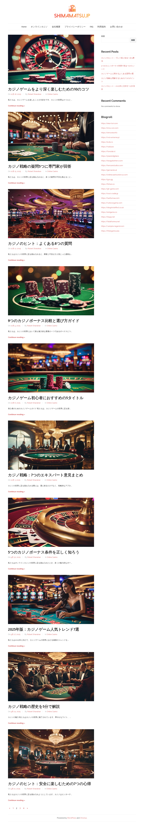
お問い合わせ (116, 26)
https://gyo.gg (107, 179)
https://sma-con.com (109, 128)
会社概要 (56, 26)
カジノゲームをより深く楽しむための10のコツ (48, 89)
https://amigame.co (109, 212)
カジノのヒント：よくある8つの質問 (40, 243)
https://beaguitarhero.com (112, 161)
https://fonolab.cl (108, 151)
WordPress (71, 818)
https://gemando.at (109, 170)
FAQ (91, 26)
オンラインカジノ (39, 26)
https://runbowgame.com (111, 203)
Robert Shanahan (34, 94)
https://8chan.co (108, 184)
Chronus (83, 818)
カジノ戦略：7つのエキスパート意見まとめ (45, 475)
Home (24, 26)
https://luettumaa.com (110, 198)
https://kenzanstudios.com (112, 165)
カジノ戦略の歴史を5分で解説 (34, 706)
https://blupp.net (108, 217)
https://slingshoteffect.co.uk (112, 207)
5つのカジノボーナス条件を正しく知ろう (43, 552)
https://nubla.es (107, 147)
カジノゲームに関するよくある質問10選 (117, 74)
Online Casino (52, 94)
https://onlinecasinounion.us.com (114, 175)
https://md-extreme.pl (110, 137)
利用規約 (101, 26)
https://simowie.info (109, 133)
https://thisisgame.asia (110, 231)
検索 (103, 36)
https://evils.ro (107, 142)
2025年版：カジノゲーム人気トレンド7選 (43, 629)
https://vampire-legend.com (112, 226)
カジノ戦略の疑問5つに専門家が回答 (39, 166)
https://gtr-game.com (110, 189)
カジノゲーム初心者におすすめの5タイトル (45, 398)
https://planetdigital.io (110, 156)
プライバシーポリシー (75, 26)
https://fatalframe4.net (110, 221)
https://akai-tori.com (109, 123)
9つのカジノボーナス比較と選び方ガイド (43, 320)
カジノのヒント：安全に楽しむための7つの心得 (49, 784)
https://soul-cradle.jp (109, 193)
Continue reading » (16, 106)
